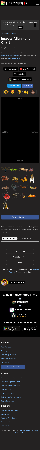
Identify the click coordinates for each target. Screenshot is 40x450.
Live (26, 3)
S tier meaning (6, 422)
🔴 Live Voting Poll (27, 69)
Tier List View (19, 74)
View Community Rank (22, 79)
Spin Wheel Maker (7, 393)
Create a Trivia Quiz (8, 389)
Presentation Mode (20, 257)
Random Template (13, 367)
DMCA (22, 432)
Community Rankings (8, 355)
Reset (20, 262)
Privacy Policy (25, 430)
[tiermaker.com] (12, 3)
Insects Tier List (11, 33)
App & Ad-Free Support (9, 418)
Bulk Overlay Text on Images (11, 397)
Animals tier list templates (10, 55)
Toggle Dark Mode (7, 401)
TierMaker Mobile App (8, 358)
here (30, 25)
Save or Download (20, 217)
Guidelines (5, 414)
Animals (3, 33)
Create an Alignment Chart (10, 382)
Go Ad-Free (5, 362)
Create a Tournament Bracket (11, 385)
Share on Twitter (14, 86)
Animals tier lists (14, 58)
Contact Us (5, 426)
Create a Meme (11, 69)
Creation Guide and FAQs (10, 410)
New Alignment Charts (9, 351)
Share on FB (27, 86)
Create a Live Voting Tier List (11, 378)
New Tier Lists (6, 347)
